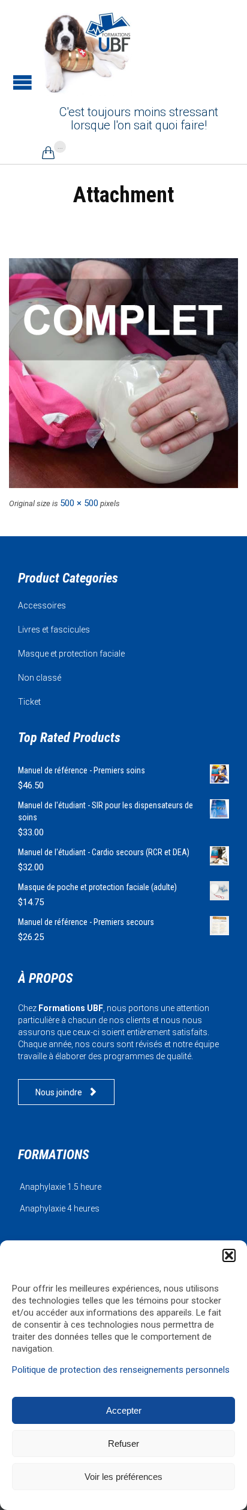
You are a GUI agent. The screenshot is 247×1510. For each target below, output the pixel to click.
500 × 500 (79, 503)
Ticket (29, 702)
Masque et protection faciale (71, 653)
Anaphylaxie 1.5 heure (60, 1187)
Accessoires (42, 605)
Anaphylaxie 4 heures (60, 1208)
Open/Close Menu (22, 82)
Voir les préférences (123, 1476)
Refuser (123, 1443)
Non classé (39, 677)
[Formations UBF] (87, 51)
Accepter (123, 1410)
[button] (229, 1255)
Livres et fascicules (54, 629)
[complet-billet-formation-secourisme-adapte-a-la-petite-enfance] (123, 373)
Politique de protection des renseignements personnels (121, 1369)
